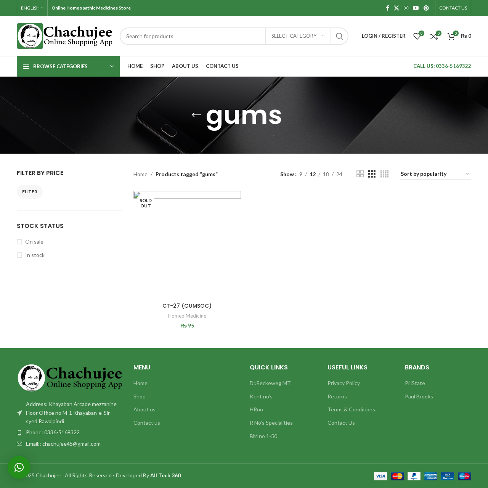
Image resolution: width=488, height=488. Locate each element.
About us (144, 409)
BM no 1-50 (263, 436)
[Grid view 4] (384, 174)
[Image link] (69, 377)
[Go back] (196, 115)
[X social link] (396, 8)
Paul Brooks (419, 396)
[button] (19, 467)
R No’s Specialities (271, 422)
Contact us (146, 422)
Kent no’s (261, 396)
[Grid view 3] (372, 174)
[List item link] (69, 432)
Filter (29, 191)
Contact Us (341, 422)
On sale (34, 241)
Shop (139, 396)
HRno (256, 409)
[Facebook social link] (388, 8)
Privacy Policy (343, 383)
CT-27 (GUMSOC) (187, 306)
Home (140, 174)
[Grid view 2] (360, 174)
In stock (35, 255)
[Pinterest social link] (426, 8)
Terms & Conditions (351, 409)
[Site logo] (64, 35)
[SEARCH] (339, 36)
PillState (415, 383)
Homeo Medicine (187, 316)
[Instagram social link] (406, 8)
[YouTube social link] (416, 8)
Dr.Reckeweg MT (270, 383)
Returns (337, 396)
